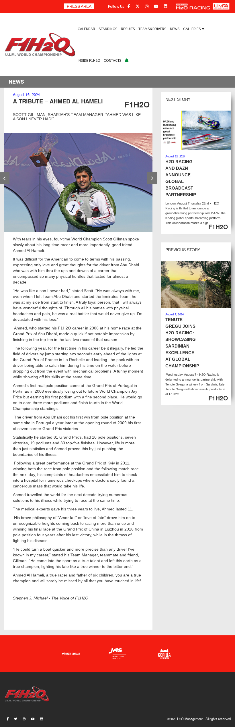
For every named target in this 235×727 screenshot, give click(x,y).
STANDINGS (108, 28)
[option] (78, 182)
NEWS (175, 28)
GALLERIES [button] (192, 28)
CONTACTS (113, 60)
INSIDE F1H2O (89, 60)
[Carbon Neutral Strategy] (126, 60)
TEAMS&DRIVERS (152, 28)
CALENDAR (86, 28)
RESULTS (128, 28)
